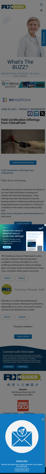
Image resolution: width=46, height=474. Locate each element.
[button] (43, 419)
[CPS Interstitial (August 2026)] (23, 250)
